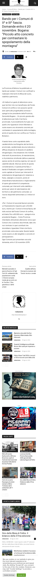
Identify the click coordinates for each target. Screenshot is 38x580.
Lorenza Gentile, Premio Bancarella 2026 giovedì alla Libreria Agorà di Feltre (27, 457)
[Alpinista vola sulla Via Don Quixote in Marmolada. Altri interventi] (7, 335)
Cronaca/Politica (12, 9)
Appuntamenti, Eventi (26, 451)
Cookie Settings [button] (9, 575)
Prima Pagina (15, 14)
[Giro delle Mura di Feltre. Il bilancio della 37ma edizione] (28, 472)
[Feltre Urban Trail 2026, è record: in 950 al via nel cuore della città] (7, 358)
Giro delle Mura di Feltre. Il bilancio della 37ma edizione (28, 482)
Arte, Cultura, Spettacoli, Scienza (9, 450)
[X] (19, 318)
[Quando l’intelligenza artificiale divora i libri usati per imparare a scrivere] (7, 347)
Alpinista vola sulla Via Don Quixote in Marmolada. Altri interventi (23, 335)
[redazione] (3, 51)
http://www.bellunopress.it (19, 315)
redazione (13, 51)
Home (4, 9)
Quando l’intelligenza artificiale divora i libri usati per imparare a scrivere (24, 346)
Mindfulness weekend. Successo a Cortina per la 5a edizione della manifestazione (25, 553)
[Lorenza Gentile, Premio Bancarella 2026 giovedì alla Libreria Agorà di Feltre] (28, 446)
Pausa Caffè (24, 477)
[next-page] (6, 365)
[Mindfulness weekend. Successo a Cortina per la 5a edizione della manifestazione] (7, 553)
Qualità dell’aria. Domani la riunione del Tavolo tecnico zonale (28, 271)
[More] (26, 57)
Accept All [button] (21, 575)
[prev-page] (3, 365)
